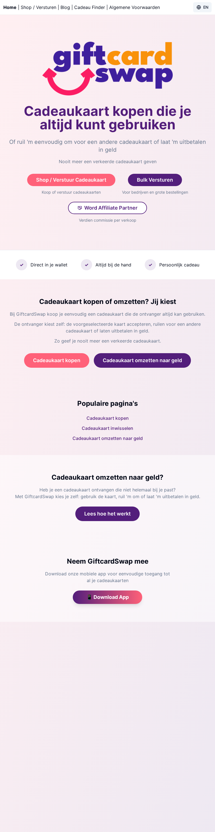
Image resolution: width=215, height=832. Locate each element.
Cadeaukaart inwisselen (107, 428)
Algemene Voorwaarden (134, 7)
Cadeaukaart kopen (56, 360)
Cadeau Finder (89, 7)
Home (10, 7)
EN (205, 7)
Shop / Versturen (38, 7)
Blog (65, 7)
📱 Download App (107, 597)
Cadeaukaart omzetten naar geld (142, 360)
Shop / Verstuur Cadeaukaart (71, 180)
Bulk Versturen (155, 180)
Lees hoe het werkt (107, 514)
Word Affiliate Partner (110, 208)
